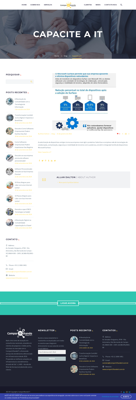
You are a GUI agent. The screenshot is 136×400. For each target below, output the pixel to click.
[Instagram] (127, 392)
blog (53, 134)
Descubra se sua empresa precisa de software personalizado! (24, 158)
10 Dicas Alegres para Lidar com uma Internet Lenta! (23, 185)
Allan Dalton (44, 134)
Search (31, 82)
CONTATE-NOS (110, 5)
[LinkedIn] (52, 160)
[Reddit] (55, 160)
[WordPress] (129, 392)
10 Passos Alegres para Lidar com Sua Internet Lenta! (23, 198)
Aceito (126, 397)
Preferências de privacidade (110, 396)
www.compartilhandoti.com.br (17, 278)
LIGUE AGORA (68, 303)
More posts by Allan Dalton (69, 182)
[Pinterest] (45, 160)
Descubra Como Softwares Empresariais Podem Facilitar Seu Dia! (24, 131)
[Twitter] (42, 160)
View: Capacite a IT (44, 152)
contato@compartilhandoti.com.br (19, 272)
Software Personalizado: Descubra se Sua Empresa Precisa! (24, 171)
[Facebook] (39, 160)
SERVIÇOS (48, 5)
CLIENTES (88, 5)
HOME (24, 5)
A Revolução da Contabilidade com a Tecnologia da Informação (22, 103)
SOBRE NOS (35, 5)
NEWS (98, 5)
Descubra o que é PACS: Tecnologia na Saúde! (23, 210)
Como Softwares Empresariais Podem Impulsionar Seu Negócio (24, 144)
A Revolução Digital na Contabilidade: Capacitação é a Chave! (23, 222)
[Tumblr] (49, 160)
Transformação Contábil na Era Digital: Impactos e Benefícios (24, 117)
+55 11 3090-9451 (20, 265)
